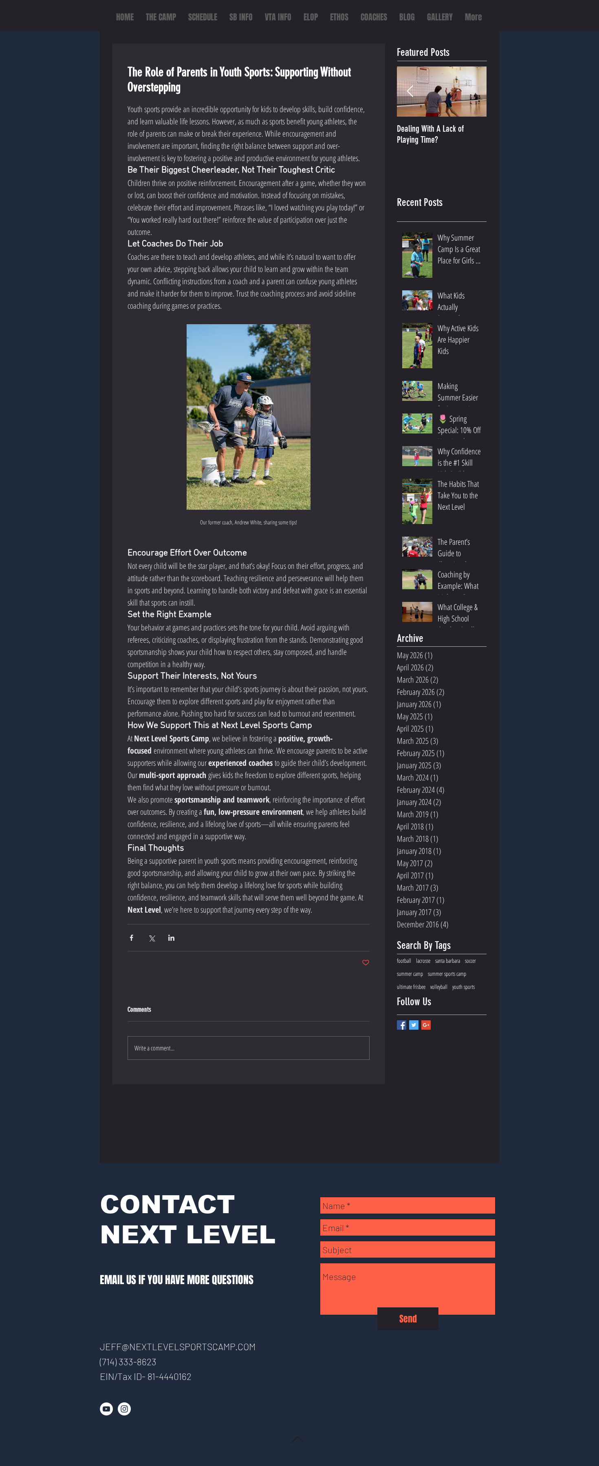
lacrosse (423, 960)
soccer (470, 960)
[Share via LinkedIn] (171, 938)
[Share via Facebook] (131, 938)
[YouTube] (106, 1408)
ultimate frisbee (411, 987)
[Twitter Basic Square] (413, 1025)
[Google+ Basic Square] (426, 1025)
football (404, 960)
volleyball (438, 987)
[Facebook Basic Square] (401, 1025)
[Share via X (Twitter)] (151, 938)
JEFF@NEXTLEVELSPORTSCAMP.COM (177, 1346)
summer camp (410, 973)
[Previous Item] (410, 92)
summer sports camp (447, 973)
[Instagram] (124, 1408)
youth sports (463, 987)
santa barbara (447, 960)
